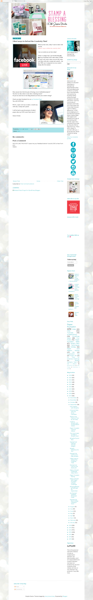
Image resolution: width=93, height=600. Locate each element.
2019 (70, 391)
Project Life (73, 355)
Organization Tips (73, 354)
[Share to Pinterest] (40, 129)
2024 (70, 380)
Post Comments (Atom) (27, 184)
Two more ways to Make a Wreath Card (74, 435)
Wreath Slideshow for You (74, 450)
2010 (70, 539)
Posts (17, 586)
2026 (70, 375)
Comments (18, 589)
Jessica (70, 78)
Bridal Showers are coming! (77, 297)
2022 (70, 384)
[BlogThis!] (35, 129)
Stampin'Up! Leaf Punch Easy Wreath (74, 455)
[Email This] (34, 129)
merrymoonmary (50, 596)
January (72, 522)
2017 (70, 395)
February (73, 520)
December (73, 397)
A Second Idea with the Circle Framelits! (74, 412)
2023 (70, 382)
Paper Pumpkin (71, 325)
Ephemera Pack (71, 365)
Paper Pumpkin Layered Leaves (74, 429)
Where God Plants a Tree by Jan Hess (74, 418)
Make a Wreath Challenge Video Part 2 (74, 471)
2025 (70, 377)
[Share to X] (37, 129)
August (72, 506)
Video (18, 131)
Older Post (60, 181)
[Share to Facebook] (38, 129)
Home (38, 181)
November (73, 400)
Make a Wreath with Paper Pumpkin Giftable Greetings (74, 481)
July (71, 509)
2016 (70, 525)
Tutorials (70, 333)
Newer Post (16, 181)
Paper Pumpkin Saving (74, 476)
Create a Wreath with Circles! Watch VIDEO (74, 424)
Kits (73, 352)
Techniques (75, 345)
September (73, 404)
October (72, 402)
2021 (70, 386)
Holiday (73, 347)
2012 (70, 534)
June (71, 511)
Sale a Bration (72, 363)
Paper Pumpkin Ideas (73, 340)
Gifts (68, 331)
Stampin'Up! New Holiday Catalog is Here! (74, 502)
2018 (70, 393)
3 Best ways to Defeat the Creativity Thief (74, 461)
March (72, 518)
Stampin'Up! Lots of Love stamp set (74, 466)
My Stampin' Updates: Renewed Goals (73, 495)
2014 (70, 530)
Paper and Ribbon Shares (73, 349)
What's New (75, 343)
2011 (70, 536)
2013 (70, 532)
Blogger (65, 596)
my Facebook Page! (37, 99)
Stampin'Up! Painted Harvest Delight (73, 444)
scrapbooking (72, 334)
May (71, 513)
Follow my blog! (71, 259)
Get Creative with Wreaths (74, 407)
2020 (70, 389)
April (71, 515)
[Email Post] (31, 129)
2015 (70, 527)
